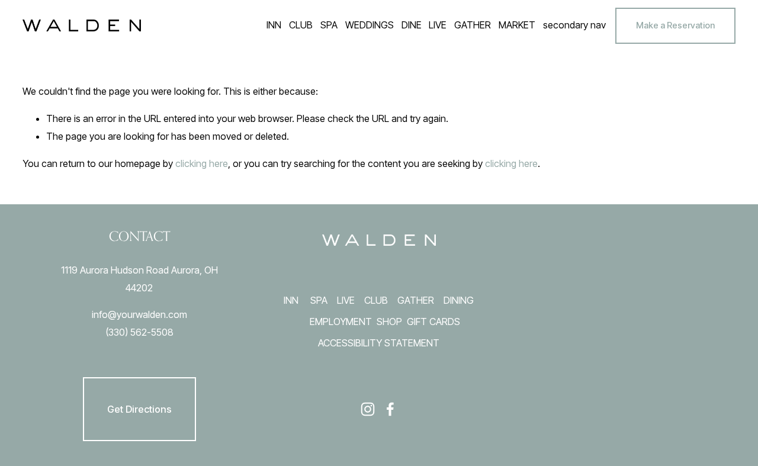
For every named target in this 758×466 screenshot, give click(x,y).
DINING (459, 300)
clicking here (201, 163)
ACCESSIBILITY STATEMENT (378, 343)
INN (291, 300)
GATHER (415, 300)
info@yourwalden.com (139, 314)
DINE (412, 25)
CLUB (376, 300)
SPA (318, 300)
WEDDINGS (369, 25)
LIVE (346, 300)
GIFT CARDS (433, 321)
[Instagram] (368, 409)
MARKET (517, 25)
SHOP (389, 321)
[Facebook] (390, 409)
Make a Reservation (675, 25)
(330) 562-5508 (139, 332)
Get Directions (139, 409)
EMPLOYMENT (341, 321)
